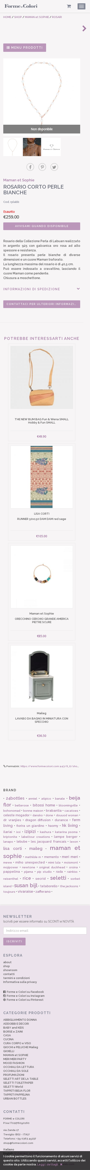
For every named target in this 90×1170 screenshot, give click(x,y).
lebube (22, 841)
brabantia (54, 811)
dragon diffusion (37, 820)
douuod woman (67, 815)
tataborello (48, 886)
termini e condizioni (16, 978)
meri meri (70, 857)
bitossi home (44, 805)
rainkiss (72, 871)
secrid (40, 879)
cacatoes (71, 810)
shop (6, 966)
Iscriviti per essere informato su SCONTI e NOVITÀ (38, 918)
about (7, 962)
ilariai (7, 832)
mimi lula (54, 862)
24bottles (15, 798)
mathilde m (33, 857)
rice (27, 878)
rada (59, 871)
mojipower (10, 867)
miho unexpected (30, 862)
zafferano (43, 892)
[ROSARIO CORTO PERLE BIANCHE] (12, 147)
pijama (28, 871)
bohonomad (11, 810)
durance (61, 820)
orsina (73, 867)
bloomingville (68, 805)
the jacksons (69, 886)
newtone (28, 867)
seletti (58, 878)
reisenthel (10, 878)
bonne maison (33, 810)
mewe (7, 862)
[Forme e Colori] (21, 7)
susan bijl (26, 885)
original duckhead (52, 867)
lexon (74, 841)
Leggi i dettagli (47, 1164)
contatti (9, 974)
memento (51, 857)
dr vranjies (12, 820)
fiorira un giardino (30, 825)
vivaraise (25, 891)
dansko (38, 815)
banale (60, 798)
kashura (45, 832)
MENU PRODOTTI (26, 47)
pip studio (44, 871)
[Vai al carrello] (69, 6)
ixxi (18, 832)
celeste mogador (16, 815)
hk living (70, 825)
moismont (71, 862)
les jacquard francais (48, 842)
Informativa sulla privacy (20, 982)
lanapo (8, 841)
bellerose (22, 805)
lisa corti (12, 848)
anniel (32, 798)
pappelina (11, 872)
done (49, 815)
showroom (10, 970)
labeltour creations (35, 836)
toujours (9, 891)
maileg (35, 848)
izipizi (30, 831)
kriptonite (10, 836)
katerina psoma (66, 832)
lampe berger (66, 837)
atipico (46, 798)
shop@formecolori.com (18, 1143)
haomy (53, 825)
